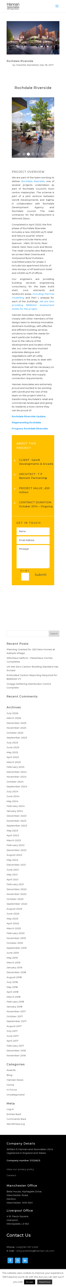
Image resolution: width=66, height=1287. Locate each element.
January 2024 (15, 811)
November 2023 (16, 820)
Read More (44, 1282)
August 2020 (14, 908)
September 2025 (17, 737)
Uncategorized (16, 1094)
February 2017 (15, 1045)
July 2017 (12, 1030)
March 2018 (13, 996)
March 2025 (14, 762)
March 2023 (14, 840)
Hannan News (15, 1079)
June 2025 (13, 747)
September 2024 (17, 786)
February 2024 (16, 806)
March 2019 (13, 962)
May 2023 (12, 830)
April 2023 (13, 835)
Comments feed (16, 1118)
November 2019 (16, 938)
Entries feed (14, 1114)
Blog (9, 1075)
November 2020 (16, 894)
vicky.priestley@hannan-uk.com (35, 1250)
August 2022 (14, 854)
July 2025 (12, 742)
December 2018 (16, 972)
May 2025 (12, 752)
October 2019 (15, 942)
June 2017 (13, 1035)
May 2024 (12, 801)
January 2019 (14, 967)
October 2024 (15, 781)
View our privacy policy (20, 1169)
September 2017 (16, 1021)
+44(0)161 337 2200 (27, 1247)
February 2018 (15, 1001)
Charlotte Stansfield (27, 65)
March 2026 (14, 718)
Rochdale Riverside (20, 61)
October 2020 (15, 899)
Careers (11, 1175)
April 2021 (12, 879)
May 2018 (12, 987)
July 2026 (12, 713)
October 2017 (15, 1016)
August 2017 (14, 1026)
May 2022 (12, 859)
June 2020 (13, 913)
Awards (11, 1070)
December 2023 (16, 815)
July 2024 (12, 791)
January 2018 (14, 1006)
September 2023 (17, 825)
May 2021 (12, 874)
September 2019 (17, 947)
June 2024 (13, 796)
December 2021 (16, 864)
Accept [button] (29, 1282)
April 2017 (12, 1040)
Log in (10, 1109)
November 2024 (16, 776)
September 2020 (17, 903)
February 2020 (16, 933)
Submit (41, 575)
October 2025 (15, 732)
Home (10, 1084)
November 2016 (16, 1055)
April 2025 (13, 757)
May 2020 (12, 918)
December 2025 (16, 723)
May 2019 (12, 957)
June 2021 (13, 869)
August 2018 (14, 977)
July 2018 (12, 982)
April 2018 (12, 991)
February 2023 (15, 845)
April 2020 (13, 923)
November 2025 (16, 727)
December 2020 (17, 889)
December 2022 (17, 850)
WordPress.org (16, 1123)
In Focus (12, 1089)
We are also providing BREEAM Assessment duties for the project (33, 305)
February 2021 (15, 884)
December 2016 (16, 1050)
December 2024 (17, 771)
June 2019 (13, 952)
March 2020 (14, 928)
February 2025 (15, 766)
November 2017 (16, 1011)
